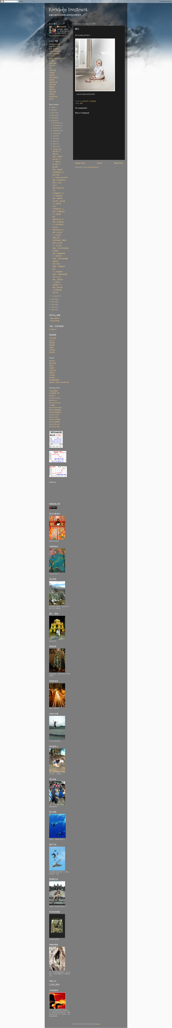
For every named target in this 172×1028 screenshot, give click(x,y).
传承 (54, 206)
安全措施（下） (57, 285)
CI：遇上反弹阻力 (58, 224)
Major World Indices (55, 407)
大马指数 (52, 405)
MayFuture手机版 (54, 419)
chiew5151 (62, 26)
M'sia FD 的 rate (54, 424)
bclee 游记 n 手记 (54, 46)
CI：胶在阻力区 (57, 196)
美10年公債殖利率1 (55, 410)
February (56, 149)
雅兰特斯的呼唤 (54, 380)
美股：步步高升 (57, 232)
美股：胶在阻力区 (58, 188)
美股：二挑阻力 (57, 156)
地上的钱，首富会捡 (59, 201)
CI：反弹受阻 (57, 203)
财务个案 (55, 292)
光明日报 (52, 352)
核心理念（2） (57, 164)
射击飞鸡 (52, 361)
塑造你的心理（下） (59, 219)
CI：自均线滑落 (57, 271)
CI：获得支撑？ (57, 256)
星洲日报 (52, 343)
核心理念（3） (57, 159)
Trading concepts (54, 398)
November (56, 125)
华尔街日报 (52, 338)
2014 (53, 120)
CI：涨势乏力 (57, 162)
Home (99, 163)
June (54, 138)
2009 (53, 309)
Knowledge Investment (68, 9)
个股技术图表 (53, 391)
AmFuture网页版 (54, 422)
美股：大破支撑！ (58, 279)
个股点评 (52, 56)
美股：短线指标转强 (59, 253)
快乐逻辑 (55, 251)
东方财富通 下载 (54, 393)
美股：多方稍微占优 (59, 180)
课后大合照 (56, 175)
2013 (53, 299)
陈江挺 (51, 99)
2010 (53, 307)
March (55, 146)
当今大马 (52, 340)
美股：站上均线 (57, 243)
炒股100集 (52, 84)
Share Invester (53, 417)
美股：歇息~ (56, 264)
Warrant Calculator (55, 403)
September (56, 130)
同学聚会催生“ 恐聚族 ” (60, 240)
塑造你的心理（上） (59, 230)
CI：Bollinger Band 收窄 (60, 177)
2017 (53, 113)
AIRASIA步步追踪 (54, 44)
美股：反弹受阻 (57, 198)
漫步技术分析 (53, 82)
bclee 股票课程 (54, 49)
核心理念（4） (57, 151)
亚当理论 (52, 61)
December (56, 123)
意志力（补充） (57, 182)
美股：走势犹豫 (57, 169)
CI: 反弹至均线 (57, 290)
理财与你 (52, 89)
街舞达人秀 (56, 237)
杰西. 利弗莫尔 (53, 77)
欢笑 (54, 269)
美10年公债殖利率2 (55, 412)
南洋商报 (52, 345)
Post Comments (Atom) (91, 167)
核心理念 (55, 167)
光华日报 (52, 350)
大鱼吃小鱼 (52, 370)
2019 (53, 107)
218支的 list (52, 329)
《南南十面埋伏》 (54, 318)
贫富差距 (55, 261)
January (55, 296)
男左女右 (55, 227)
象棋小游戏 (52, 363)
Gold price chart (54, 414)
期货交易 (52, 75)
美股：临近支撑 (57, 287)
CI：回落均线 (57, 214)
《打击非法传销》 (54, 321)
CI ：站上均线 (57, 245)
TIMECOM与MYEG (55, 51)
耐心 (54, 216)
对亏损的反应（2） (58, 193)
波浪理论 (52, 80)
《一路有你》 (57, 282)
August (55, 133)
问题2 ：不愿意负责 (59, 266)
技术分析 (52, 395)
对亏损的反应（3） (58, 172)
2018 (53, 110)
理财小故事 (52, 92)
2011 (53, 304)
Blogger (97, 1024)
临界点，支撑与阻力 (55, 58)
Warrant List (53, 400)
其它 (81, 103)
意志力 (55, 185)
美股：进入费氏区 (58, 222)
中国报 (51, 347)
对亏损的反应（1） (58, 209)
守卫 (54, 190)
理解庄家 (52, 87)
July (54, 136)
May (54, 141)
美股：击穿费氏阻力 (59, 211)
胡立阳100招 (53, 96)
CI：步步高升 (57, 235)
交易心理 (52, 65)
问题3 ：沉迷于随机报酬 (60, 258)
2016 (53, 115)
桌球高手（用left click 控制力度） (59, 382)
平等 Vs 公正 (57, 277)
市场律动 (52, 73)
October (55, 128)
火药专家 (52, 375)
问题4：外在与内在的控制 (61, 248)
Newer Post (80, 163)
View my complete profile (57, 35)
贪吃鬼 (51, 365)
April (54, 144)
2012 (53, 302)
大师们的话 (52, 70)
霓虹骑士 (52, 373)
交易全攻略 (52, 63)
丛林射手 (52, 368)
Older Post (118, 163)
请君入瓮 (55, 154)
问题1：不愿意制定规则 (60, 274)
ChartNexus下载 (54, 426)
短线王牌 (52, 94)
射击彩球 (52, 377)
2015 (53, 118)
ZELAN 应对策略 (54, 53)
